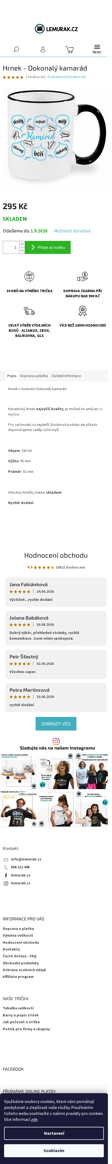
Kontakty (11, 949)
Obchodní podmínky (21, 963)
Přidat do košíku (51, 247)
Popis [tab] (12, 376)
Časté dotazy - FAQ (19, 956)
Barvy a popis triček (21, 1015)
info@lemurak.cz (26, 859)
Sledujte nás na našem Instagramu (57, 747)
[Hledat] (16, 49)
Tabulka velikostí (18, 1008)
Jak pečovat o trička (21, 1022)
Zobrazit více (56, 723)
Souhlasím (53, 1151)
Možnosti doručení (72, 231)
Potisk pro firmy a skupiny (26, 1029)
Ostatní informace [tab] (66, 376)
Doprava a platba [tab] (34, 376)
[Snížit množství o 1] (22, 250)
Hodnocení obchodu (56, 555)
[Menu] (97, 49)
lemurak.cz (20, 875)
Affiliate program (18, 977)
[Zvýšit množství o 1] (22, 244)
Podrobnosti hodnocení (67, 77)
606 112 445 (20, 867)
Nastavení (54, 1133)
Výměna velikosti (18, 935)
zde (34, 1119)
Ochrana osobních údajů (24, 970)
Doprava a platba (18, 929)
